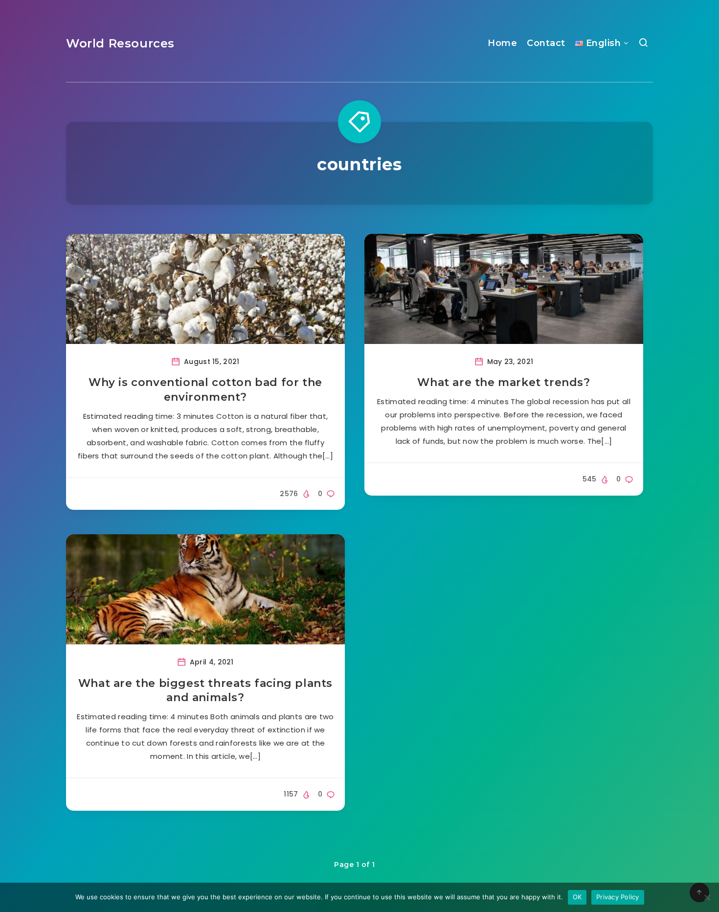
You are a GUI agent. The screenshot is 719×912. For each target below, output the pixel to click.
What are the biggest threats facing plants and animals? (205, 691)
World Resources (120, 43)
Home (502, 43)
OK (577, 897)
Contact (546, 43)
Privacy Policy (617, 897)
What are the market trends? (503, 382)
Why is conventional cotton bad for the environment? (205, 390)
